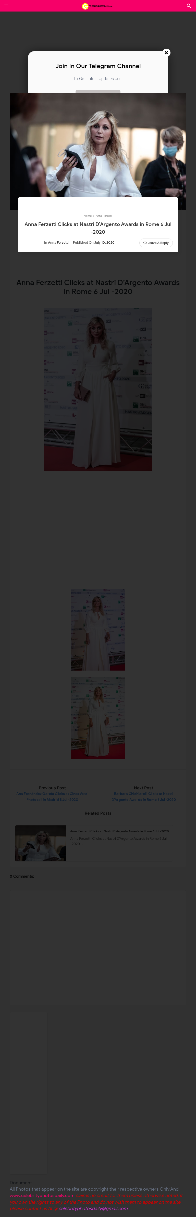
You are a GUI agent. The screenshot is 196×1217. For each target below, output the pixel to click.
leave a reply (158, 243)
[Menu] (6, 6)
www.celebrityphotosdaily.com (42, 1195)
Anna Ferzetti (58, 242)
